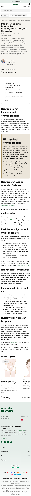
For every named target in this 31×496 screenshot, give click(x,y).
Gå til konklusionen (8, 72)
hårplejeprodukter (23, 265)
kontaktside (22, 430)
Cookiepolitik (16, 478)
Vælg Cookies (24, 478)
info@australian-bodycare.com (11, 426)
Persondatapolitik (7, 478)
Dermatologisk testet (16, 1)
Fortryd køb (4, 438)
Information (5, 451)
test (11, 219)
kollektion (13, 342)
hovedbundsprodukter (7, 205)
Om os (3, 456)
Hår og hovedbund (6, 35)
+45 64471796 (5, 428)
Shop (3, 447)
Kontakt (3, 460)
